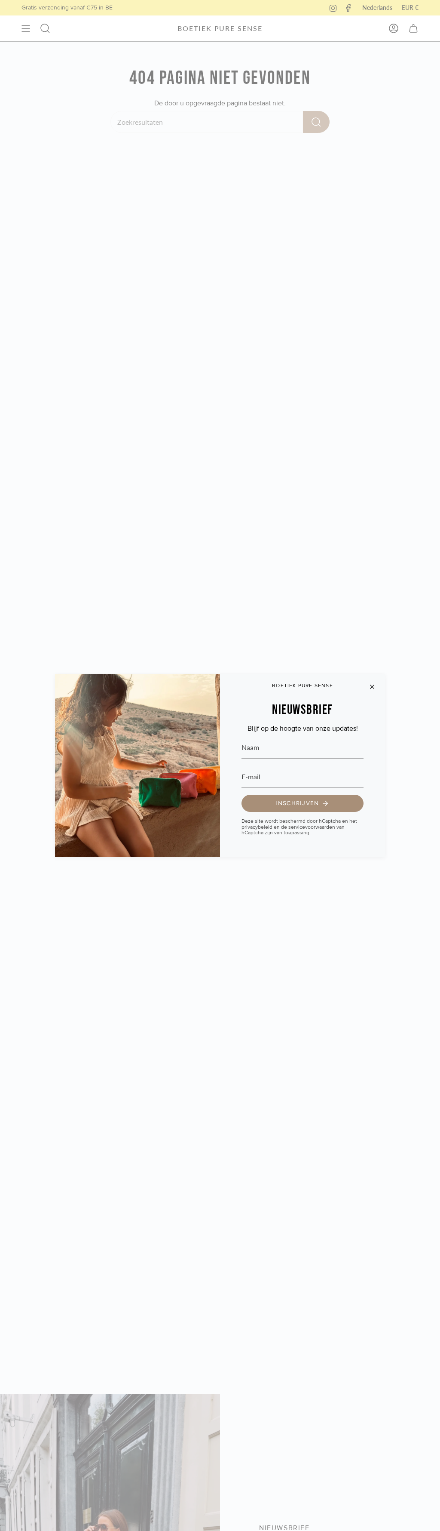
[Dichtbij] (372, 686)
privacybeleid (256, 827)
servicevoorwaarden (311, 827)
